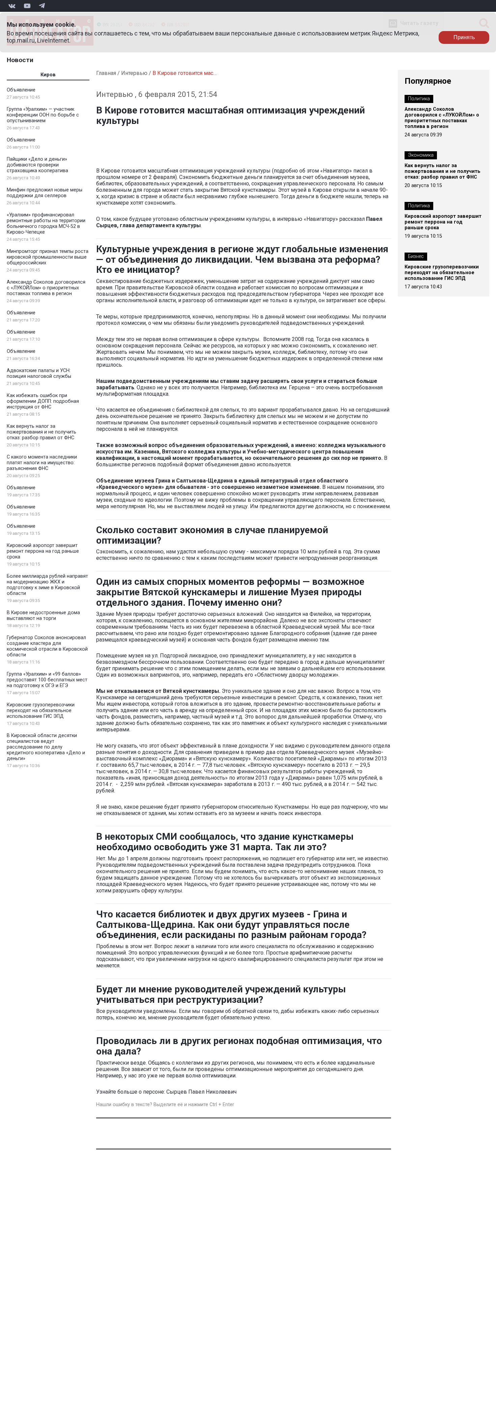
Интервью (134, 73)
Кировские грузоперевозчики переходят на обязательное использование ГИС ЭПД (41, 710)
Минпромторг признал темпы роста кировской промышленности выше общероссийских (47, 257)
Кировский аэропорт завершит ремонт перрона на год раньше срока (43, 551)
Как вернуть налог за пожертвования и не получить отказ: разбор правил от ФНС (41, 432)
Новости (20, 60)
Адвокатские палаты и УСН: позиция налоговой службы (39, 373)
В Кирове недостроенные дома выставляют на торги (43, 615)
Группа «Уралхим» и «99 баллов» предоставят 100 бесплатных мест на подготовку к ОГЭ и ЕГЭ (47, 679)
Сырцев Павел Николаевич (201, 1092)
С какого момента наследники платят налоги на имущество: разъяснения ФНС (42, 462)
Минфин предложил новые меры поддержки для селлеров (44, 193)
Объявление (21, 90)
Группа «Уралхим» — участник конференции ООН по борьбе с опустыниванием (43, 115)
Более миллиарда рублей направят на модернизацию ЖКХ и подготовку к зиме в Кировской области (47, 584)
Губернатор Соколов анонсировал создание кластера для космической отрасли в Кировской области (47, 646)
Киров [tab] (48, 75)
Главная (106, 73)
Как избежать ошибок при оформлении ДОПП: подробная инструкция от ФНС (43, 401)
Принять (464, 37)
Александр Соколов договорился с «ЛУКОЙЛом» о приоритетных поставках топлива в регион (46, 287)
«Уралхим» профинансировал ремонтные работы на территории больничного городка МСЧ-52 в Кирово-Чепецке (46, 223)
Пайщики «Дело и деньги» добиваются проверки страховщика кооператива (37, 165)
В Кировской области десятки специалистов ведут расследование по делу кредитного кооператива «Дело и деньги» (46, 747)
